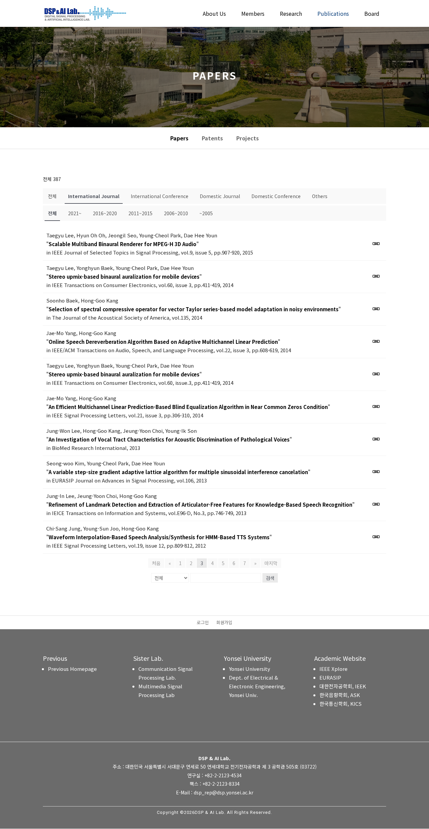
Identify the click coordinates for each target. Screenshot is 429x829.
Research (291, 14)
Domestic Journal (220, 196)
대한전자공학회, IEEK (342, 686)
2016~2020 (105, 213)
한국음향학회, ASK (339, 694)
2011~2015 (140, 213)
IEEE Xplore (333, 668)
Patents (212, 138)
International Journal (93, 196)
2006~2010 (176, 213)
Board (371, 14)
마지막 (271, 563)
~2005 (206, 213)
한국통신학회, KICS (340, 703)
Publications (333, 14)
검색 (270, 577)
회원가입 (224, 623)
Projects (247, 138)
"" (122, 243)
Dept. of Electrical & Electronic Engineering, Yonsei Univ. (257, 686)
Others (319, 196)
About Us (214, 14)
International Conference (159, 196)
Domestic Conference (276, 196)
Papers (179, 138)
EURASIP (330, 677)
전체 (52, 196)
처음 (156, 563)
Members (252, 14)
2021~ (74, 213)
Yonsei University (249, 668)
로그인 (203, 623)
